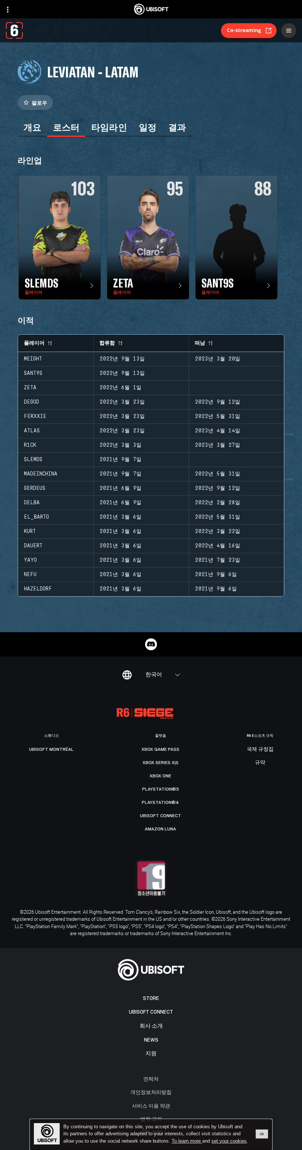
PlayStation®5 (160, 789)
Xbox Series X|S (161, 762)
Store (151, 998)
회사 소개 (151, 1026)
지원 (151, 1053)
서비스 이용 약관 (151, 1105)
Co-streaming (244, 30)
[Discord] (151, 644)
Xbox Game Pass (160, 749)
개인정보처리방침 (151, 1091)
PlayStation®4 (160, 802)
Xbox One (160, 775)
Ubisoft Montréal (51, 749)
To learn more (187, 1141)
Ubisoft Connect (151, 1012)
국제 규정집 (260, 749)
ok (262, 1134)
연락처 (151, 1078)
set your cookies (229, 1141)
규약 (260, 762)
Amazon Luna (160, 829)
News (151, 1040)
